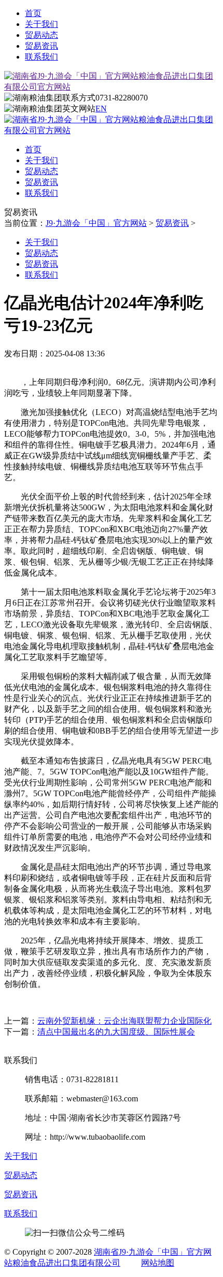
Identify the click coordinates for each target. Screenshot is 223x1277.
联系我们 (41, 56)
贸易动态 (41, 35)
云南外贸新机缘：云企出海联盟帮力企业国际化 (124, 1020)
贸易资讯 (41, 45)
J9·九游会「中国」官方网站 (96, 223)
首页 (33, 13)
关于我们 (41, 24)
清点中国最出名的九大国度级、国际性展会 (116, 1031)
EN (101, 108)
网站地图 (157, 1262)
